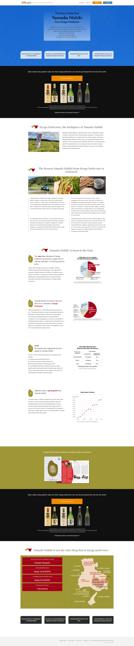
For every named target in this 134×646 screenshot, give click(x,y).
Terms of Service (71, 640)
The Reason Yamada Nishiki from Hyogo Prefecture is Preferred (55, 54)
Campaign (81, 2)
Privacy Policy (79, 640)
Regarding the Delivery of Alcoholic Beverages (66, 112)
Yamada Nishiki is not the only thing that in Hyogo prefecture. (103, 54)
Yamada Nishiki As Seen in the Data (79, 54)
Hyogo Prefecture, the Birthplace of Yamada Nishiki (31, 54)
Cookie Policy (86, 640)
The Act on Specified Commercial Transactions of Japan (102, 640)
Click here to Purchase (67, 78)
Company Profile (62, 640)
